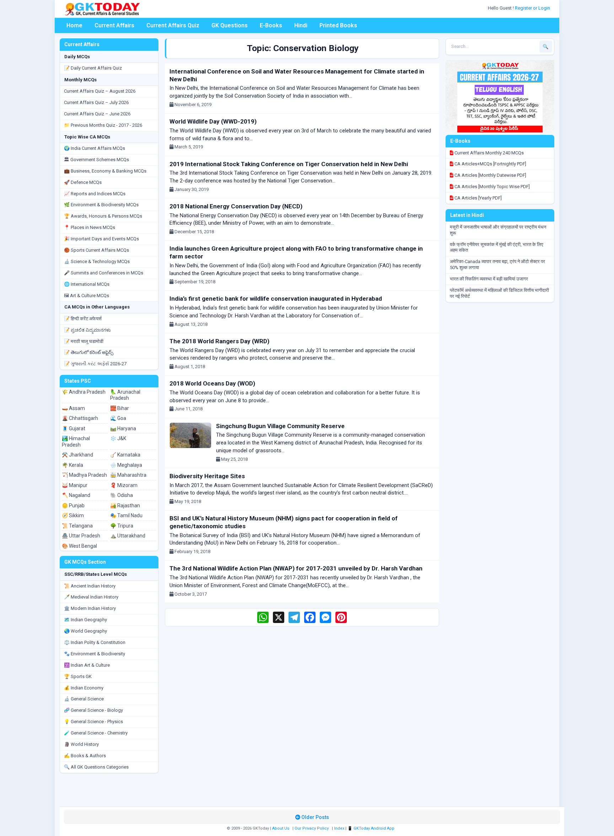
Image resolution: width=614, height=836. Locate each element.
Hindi (300, 25)
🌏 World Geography (85, 631)
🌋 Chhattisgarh (80, 418)
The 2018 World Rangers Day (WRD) (219, 341)
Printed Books (338, 25)
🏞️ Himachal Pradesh (76, 442)
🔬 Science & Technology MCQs (97, 261)
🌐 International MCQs (86, 284)
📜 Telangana (77, 526)
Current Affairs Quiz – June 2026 (97, 113)
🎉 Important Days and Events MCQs (101, 238)
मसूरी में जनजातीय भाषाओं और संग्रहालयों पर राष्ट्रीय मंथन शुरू (498, 230)
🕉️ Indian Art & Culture (87, 665)
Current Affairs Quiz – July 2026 (96, 102)
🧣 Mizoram (124, 485)
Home (74, 25)
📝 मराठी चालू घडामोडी (83, 341)
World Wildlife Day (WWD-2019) (213, 121)
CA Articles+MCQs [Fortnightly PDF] (489, 163)
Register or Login (533, 8)
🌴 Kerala (72, 465)
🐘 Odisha (121, 495)
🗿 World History (81, 744)
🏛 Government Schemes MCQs (96, 159)
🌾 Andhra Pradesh (84, 392)
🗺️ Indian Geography (85, 619)
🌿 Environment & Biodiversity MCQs (101, 204)
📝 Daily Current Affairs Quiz (93, 68)
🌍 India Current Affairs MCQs (94, 148)
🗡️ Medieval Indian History (91, 597)
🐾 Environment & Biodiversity (94, 653)
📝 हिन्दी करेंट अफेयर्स (83, 318)
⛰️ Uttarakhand (127, 536)
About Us (280, 828)
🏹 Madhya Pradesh (84, 475)
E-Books (271, 25)
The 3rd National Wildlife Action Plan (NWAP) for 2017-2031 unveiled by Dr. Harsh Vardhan (295, 568)
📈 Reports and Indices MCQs (94, 193)
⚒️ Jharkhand (77, 455)
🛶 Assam (73, 408)
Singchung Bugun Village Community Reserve (280, 426)
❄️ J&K (118, 438)
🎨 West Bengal (79, 546)
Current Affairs (114, 25)
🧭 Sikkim (73, 515)
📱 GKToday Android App (371, 828)
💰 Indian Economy (83, 687)
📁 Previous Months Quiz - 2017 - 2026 (103, 125)
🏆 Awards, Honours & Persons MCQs (103, 216)
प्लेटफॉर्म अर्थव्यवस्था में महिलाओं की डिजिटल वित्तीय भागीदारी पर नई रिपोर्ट (499, 293)
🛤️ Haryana (123, 428)
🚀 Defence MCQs (83, 182)
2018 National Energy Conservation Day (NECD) (235, 206)
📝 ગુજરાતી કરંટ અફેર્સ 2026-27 (95, 363)
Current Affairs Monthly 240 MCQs (488, 152)
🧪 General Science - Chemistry (96, 733)
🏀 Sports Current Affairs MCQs (96, 250)
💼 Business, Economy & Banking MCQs (105, 171)
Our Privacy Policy (312, 828)
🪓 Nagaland (76, 495)
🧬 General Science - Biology (93, 710)
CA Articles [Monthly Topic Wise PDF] (491, 186)
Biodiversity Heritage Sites (207, 476)
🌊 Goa (118, 418)
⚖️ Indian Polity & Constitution (94, 642)
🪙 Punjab (73, 505)
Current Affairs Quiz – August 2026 (99, 91)
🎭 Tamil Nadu (126, 515)
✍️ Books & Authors (85, 755)
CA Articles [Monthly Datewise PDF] (489, 175)
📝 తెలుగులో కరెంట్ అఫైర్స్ (88, 352)
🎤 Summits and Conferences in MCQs (103, 272)
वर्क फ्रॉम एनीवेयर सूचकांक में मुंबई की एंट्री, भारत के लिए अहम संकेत (496, 247)
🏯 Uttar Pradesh (81, 536)
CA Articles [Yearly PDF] (477, 198)
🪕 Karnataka (125, 455)
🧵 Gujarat (73, 428)
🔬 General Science (84, 698)
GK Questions (229, 25)
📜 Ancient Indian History (89, 586)
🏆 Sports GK (78, 676)
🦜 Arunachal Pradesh (125, 395)
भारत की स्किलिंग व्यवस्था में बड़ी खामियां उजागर (489, 279)
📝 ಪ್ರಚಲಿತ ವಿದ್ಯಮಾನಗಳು (87, 330)
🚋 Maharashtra (128, 475)
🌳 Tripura (121, 526)
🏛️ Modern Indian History (90, 608)
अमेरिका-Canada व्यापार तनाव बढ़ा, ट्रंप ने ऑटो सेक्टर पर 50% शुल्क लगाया (497, 264)
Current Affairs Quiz (172, 25)
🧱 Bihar (119, 408)
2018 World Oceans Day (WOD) (212, 383)
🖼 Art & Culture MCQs (86, 295)
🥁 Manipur (74, 485)
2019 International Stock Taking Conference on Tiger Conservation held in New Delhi (288, 164)
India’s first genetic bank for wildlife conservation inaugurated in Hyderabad (275, 298)
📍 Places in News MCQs (89, 227)
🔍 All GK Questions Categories (96, 767)
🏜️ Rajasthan (125, 505)
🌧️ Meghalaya (126, 465)
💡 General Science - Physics (93, 721)
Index (339, 828)
